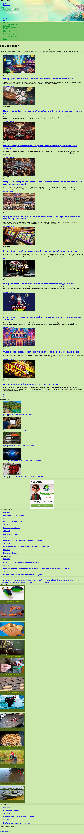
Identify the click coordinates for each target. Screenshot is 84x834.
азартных (16, 580)
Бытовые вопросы (12, 34)
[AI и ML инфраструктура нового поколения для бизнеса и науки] (12, 459)
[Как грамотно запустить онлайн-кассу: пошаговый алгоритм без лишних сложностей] (12, 428)
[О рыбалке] (10, 16)
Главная (2, 42)
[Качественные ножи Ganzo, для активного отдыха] (12, 444)
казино (56, 580)
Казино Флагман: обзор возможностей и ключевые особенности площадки (40, 251)
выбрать (42, 580)
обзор (72, 580)
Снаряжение (8, 31)
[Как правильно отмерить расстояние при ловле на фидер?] (12, 766)
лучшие (62, 580)
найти (67, 580)
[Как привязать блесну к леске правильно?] (12, 657)
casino (3, 580)
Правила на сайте (12, 24)
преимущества (25, 583)
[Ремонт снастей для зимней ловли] (12, 730)
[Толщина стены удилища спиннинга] (12, 693)
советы (47, 582)
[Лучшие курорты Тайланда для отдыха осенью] (12, 413)
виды (25, 580)
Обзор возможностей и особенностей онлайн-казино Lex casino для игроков (41, 352)
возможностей (30, 580)
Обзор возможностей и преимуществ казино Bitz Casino (31, 384)
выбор (36, 580)
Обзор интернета (12, 36)
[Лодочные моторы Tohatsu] (12, 712)
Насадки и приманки (11, 27)
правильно (16, 582)
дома (47, 580)
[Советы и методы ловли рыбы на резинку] (12, 784)
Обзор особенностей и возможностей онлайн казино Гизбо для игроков (39, 283)
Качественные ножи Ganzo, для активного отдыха (18, 445)
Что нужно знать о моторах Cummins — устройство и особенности (23, 476)
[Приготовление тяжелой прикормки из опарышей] (12, 748)
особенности (6, 582)
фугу (51, 582)
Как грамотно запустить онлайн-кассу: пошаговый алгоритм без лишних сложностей (29, 430)
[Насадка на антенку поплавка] (12, 675)
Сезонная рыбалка (10, 30)
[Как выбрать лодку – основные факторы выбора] (12, 803)
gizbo (8, 580)
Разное (6, 33)
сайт (43, 582)
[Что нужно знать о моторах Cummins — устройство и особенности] (12, 474)
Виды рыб (6, 26)
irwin (11, 580)
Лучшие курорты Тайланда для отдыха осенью (17, 414)
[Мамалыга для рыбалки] (12, 639)
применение (35, 582)
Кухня (5, 29)
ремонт (40, 582)
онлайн (79, 580)
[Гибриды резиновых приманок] (12, 602)
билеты (21, 580)
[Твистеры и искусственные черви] (12, 620)
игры (50, 580)
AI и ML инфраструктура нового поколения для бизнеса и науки (22, 460)
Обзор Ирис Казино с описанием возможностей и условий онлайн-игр (38, 79)
